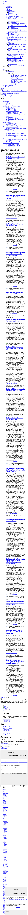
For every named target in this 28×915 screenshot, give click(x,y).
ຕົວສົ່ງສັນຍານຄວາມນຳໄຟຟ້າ (14, 39)
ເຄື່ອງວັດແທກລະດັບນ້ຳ (13, 64)
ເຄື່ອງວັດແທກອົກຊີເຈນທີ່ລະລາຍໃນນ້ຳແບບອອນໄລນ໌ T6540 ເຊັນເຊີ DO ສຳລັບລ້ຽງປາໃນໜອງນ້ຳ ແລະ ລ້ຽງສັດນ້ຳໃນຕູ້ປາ (15, 561)
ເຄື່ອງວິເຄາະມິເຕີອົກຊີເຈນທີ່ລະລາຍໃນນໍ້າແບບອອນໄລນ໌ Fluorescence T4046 (14, 348)
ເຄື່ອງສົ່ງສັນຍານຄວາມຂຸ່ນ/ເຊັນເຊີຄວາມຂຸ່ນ (17, 56)
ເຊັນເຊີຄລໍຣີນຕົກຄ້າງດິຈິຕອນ (14, 24)
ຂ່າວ (4, 69)
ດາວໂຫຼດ (5, 731)
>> (4, 697)
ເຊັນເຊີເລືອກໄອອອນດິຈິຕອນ (14, 21)
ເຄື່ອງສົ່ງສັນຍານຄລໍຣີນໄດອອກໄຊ (15, 60)
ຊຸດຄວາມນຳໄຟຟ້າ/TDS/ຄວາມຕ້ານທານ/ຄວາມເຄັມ (14, 125)
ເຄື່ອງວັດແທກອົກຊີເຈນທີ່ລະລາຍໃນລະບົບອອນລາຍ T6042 (14, 293)
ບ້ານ (4, 3)
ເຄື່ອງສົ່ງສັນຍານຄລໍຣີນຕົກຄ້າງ (14, 59)
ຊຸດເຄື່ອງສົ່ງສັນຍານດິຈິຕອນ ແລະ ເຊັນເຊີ (14, 17)
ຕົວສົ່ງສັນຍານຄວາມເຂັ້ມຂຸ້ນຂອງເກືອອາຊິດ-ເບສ (16, 128)
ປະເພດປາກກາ (11, 11)
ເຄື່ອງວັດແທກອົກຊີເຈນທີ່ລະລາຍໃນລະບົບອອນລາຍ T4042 (14, 224)
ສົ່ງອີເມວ (2, 747)
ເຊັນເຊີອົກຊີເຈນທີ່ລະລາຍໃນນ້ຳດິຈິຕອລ (16, 23)
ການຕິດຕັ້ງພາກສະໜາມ (11, 67)
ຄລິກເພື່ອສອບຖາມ (4, 743)
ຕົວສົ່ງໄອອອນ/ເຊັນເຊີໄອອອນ (14, 35)
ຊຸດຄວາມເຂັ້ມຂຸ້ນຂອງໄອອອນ (17, 79)
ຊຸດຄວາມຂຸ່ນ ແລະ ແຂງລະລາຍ (17, 83)
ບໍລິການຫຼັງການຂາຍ (10, 71)
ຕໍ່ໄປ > (3, 697)
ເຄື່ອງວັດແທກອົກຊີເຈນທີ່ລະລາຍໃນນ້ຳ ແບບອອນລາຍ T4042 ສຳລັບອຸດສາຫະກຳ (15, 197)
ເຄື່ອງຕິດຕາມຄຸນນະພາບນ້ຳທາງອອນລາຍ (14, 15)
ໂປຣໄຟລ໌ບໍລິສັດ (9, 6)
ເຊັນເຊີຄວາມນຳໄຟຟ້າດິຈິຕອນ (14, 22)
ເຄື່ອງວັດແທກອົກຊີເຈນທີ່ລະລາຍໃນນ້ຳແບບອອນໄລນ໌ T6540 (15, 520)
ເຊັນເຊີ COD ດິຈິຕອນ (12, 32)
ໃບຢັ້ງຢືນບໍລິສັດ (9, 7)
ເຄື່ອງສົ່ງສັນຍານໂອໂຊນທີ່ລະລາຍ (15, 61)
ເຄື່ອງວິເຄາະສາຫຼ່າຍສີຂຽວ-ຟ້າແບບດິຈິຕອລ (17, 31)
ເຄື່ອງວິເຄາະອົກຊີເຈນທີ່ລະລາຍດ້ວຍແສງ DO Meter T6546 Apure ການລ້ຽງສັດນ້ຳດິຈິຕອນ (15, 603)
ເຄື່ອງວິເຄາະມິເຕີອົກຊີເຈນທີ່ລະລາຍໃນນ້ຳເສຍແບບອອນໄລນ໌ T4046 (15, 320)
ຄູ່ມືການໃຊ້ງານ (6, 733)
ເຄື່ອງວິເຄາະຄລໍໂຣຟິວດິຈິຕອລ (14, 29)
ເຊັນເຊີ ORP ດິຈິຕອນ (12, 19)
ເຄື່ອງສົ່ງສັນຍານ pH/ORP (13, 34)
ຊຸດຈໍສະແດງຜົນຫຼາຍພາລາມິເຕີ (12, 16)
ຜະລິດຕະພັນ (6, 8)
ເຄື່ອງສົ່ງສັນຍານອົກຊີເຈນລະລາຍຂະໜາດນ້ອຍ (16, 135)
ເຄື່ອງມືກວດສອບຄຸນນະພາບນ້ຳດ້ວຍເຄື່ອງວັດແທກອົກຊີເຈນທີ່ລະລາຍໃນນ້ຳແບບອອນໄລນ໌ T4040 (15, 470)
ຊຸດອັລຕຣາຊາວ (9, 63)
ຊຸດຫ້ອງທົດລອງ (9, 10)
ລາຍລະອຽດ (14, 189)
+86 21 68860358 (6, 720)
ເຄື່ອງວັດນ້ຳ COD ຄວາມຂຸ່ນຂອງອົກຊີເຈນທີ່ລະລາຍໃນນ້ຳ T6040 (15, 157)
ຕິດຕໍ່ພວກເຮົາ (6, 86)
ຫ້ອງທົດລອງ (11, 13)
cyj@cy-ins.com (6, 721)
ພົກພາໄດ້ (10, 12)
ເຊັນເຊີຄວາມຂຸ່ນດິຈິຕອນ (13, 28)
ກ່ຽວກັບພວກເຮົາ (6, 727)
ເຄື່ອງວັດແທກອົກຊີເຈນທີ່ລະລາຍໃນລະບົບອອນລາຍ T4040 (14, 418)
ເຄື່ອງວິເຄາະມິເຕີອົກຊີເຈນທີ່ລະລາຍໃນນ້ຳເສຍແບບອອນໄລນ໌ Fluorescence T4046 (15, 391)
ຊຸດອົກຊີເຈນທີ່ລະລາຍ (10, 43)
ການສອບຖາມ (9, 189)
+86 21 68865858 (6, 719)
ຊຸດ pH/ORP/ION (9, 33)
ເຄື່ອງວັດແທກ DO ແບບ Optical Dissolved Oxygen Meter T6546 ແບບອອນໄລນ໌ (14, 632)
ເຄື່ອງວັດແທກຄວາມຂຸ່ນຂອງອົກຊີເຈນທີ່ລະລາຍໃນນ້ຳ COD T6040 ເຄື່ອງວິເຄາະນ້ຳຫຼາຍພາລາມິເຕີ (15, 254)
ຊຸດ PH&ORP (14, 80)
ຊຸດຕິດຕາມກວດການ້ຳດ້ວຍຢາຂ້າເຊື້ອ (14, 58)
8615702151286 (4, 748)
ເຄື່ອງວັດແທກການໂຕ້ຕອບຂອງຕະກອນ (16, 65)
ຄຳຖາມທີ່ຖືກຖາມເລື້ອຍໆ (8, 85)
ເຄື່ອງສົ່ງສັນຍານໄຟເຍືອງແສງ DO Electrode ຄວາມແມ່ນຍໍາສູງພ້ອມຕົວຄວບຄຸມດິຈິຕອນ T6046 (15, 662)
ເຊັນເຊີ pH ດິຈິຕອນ (12, 18)
